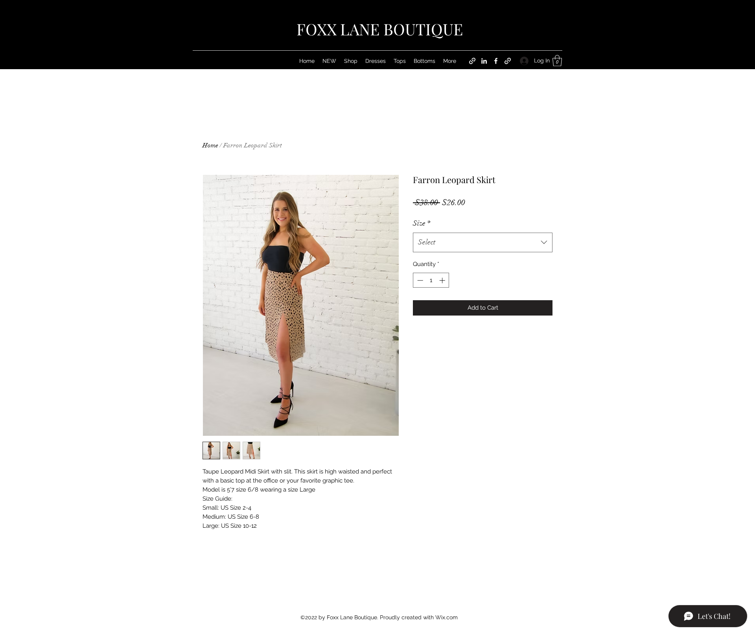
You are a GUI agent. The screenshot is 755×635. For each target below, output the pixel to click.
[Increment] (443, 280)
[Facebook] (496, 61)
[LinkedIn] (484, 61)
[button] (557, 60)
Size (421, 223)
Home (210, 145)
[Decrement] (419, 280)
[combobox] (482, 242)
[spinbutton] (431, 280)
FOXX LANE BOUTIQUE (379, 28)
